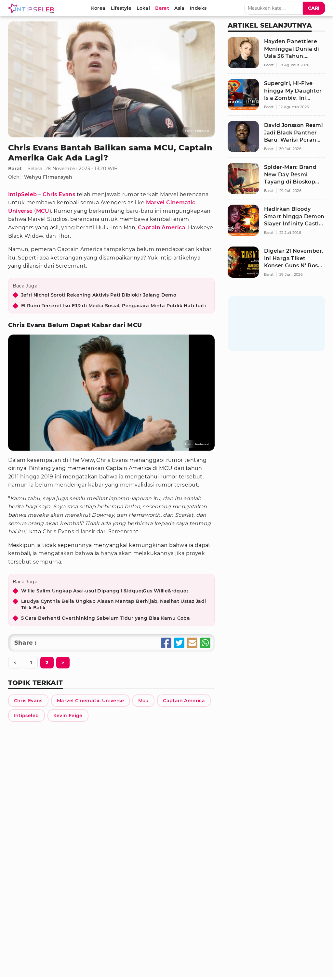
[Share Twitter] (179, 643)
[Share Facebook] (166, 643)
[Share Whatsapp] (205, 643)
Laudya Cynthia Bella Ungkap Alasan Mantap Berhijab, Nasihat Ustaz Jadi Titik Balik (113, 604)
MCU (42, 211)
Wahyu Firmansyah (48, 177)
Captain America (161, 227)
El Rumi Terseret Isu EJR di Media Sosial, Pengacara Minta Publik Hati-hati (113, 306)
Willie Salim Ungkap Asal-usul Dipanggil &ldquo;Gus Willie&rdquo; (104, 591)
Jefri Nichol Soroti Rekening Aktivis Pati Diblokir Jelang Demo (99, 295)
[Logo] (32, 8)
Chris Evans (59, 194)
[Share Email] (192, 643)
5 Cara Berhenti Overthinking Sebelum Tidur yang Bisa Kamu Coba (105, 618)
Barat (15, 168)
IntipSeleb (22, 194)
